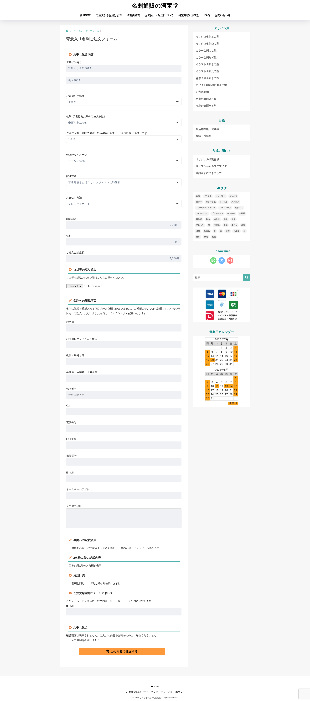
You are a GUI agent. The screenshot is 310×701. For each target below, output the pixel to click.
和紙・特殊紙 (203, 136)
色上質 (236, 231)
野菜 (206, 237)
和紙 (225, 219)
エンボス (233, 196)
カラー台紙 (211, 202)
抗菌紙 (217, 225)
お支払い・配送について (159, 15)
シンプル (223, 202)
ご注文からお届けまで (109, 15)
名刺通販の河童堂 (155, 6)
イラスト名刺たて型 (207, 71)
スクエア (235, 202)
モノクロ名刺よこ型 (207, 36)
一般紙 (242, 213)
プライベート (217, 213)
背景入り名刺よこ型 (207, 78)
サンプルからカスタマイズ (211, 166)
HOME (87, 15)
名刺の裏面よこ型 (206, 99)
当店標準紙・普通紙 (207, 129)
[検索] (246, 277)
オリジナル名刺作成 (207, 159)
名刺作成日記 (133, 692)
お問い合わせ (222, 15)
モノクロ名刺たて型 (207, 43)
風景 (214, 237)
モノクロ (231, 213)
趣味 (198, 237)
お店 (198, 196)
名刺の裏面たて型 (206, 105)
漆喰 (198, 231)
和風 (233, 219)
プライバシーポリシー (173, 692)
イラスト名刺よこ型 (207, 64)
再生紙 (199, 219)
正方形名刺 (202, 92)
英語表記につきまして (209, 173)
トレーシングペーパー (205, 207)
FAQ (207, 15)
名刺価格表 (133, 15)
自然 (228, 231)
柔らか (234, 225)
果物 (225, 225)
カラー (199, 202)
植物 (243, 225)
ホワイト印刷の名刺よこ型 (211, 85)
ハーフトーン (225, 207)
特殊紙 (207, 231)
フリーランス (202, 213)
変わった (200, 225)
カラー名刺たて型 (206, 57)
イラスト (208, 196)
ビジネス (239, 207)
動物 (208, 219)
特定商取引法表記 (189, 15)
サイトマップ (150, 692)
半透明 (217, 219)
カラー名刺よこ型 (206, 50)
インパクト (220, 196)
